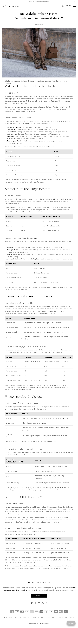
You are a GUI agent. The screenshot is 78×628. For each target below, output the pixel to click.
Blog (66, 617)
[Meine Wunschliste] (66, 6)
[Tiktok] (35, 603)
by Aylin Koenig (35, 623)
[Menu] (74, 6)
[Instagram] (32, 603)
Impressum (60, 617)
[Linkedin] (39, 603)
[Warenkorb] (70, 6)
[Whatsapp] (46, 603)
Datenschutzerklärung (20, 617)
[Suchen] (63, 6)
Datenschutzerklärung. (67, 590)
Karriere (72, 617)
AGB (29, 617)
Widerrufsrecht (8, 617)
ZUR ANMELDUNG (39, 595)
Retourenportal (50, 617)
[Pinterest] (42, 603)
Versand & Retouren (38, 617)
